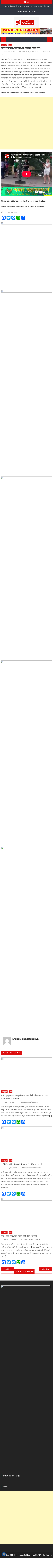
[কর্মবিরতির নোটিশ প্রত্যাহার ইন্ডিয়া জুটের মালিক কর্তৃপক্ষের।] (26, 1142)
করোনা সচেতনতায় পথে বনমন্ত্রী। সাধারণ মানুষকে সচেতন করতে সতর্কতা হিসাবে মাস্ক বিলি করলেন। (9, 1269)
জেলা (10, 45)
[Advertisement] (26, 123)
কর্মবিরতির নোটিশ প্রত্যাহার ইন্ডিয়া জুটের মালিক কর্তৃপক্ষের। (21, 1164)
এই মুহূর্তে (4, 45)
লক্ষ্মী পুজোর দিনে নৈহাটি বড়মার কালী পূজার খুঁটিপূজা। (19, 1235)
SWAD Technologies (43, 1555)
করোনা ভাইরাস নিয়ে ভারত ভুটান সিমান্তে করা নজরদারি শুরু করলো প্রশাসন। (46, 1269)
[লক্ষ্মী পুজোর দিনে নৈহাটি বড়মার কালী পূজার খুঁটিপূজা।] (26, 1214)
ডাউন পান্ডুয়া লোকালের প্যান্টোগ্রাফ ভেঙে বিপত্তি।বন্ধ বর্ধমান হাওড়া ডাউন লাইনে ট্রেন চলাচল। (24, 1097)
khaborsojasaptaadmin (27, 51)
